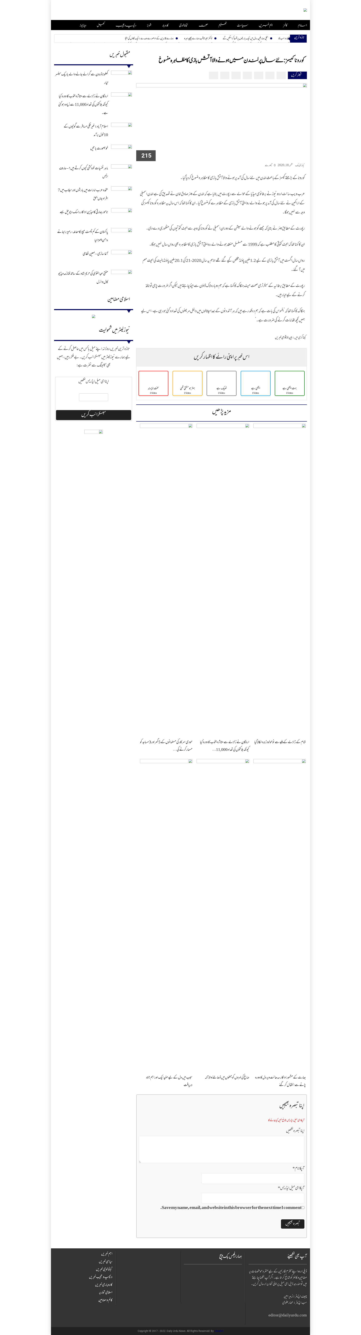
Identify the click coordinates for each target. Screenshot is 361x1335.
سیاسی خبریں (105, 1262)
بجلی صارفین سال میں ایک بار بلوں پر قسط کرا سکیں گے (245, 39)
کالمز (285, 25)
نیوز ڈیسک (300, 165)
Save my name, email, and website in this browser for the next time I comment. (230, 1208)
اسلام (302, 25)
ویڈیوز (83, 25)
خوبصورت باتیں (99, 148)
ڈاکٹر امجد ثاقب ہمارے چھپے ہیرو (198, 39)
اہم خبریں (266, 25)
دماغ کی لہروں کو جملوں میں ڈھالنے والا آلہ (227, 1077)
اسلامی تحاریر (105, 1292)
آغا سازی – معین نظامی (95, 254)
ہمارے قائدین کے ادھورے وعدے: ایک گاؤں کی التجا (149, 39)
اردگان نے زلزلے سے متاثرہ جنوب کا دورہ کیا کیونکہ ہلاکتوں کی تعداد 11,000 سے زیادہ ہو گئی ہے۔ (83, 105)
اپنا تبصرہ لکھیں (295, 1131)
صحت (203, 25)
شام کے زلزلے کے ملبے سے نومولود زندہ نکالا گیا (280, 742)
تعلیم (222, 25)
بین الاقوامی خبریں (283, 338)
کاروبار (165, 25)
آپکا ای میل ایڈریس (291, 1188)
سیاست (242, 25)
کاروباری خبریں (103, 1285)
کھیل (101, 25)
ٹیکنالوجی (183, 25)
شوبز (149, 25)
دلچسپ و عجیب (126, 25)
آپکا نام (298, 1168)
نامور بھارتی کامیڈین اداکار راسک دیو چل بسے (84, 212)
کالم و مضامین (105, 1300)
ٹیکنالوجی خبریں (104, 1269)
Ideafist (218, 1331)
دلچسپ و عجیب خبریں (100, 1277)
